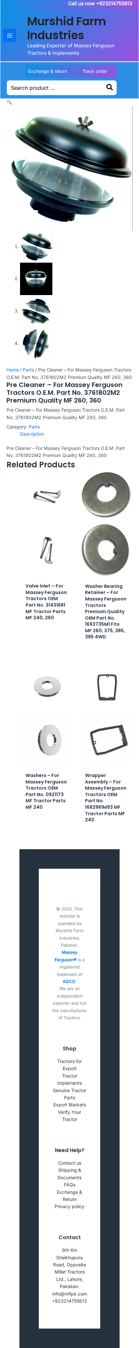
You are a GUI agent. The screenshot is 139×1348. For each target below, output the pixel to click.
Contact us (69, 1163)
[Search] (110, 87)
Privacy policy (69, 1206)
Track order (94, 71)
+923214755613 (69, 1301)
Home (12, 369)
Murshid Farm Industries (66, 28)
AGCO (69, 981)
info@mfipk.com (69, 1294)
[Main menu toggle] (9, 35)
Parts (28, 369)
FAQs (69, 1184)
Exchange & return (47, 71)
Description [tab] (32, 434)
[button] (9, 102)
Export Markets (69, 1104)
